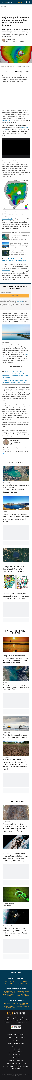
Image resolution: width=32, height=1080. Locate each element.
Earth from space (22, 981)
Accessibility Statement (16, 1034)
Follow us (19, 71)
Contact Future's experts (16, 1037)
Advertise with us (16, 1052)
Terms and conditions (16, 1043)
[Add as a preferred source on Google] (16, 1027)
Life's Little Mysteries (9, 981)
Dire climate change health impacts (18, 6)
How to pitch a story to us (16, 1063)
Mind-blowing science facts (23, 1006)
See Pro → (20, 2)
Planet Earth (5, 14)
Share (6, 71)
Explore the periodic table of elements (9, 995)
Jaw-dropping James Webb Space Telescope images (9, 992)
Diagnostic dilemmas (9, 983)
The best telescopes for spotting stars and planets (9, 1007)
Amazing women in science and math (23, 992)
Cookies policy (16, 1049)
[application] (16, 147)
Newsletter (27, 71)
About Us (16, 1040)
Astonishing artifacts (22, 983)
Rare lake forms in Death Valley (13, 371)
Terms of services (18, 300)
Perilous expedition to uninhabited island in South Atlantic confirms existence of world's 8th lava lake (15, 375)
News (22, 41)
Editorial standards (16, 1061)
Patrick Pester (11, 39)
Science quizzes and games (9, 1003)
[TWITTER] (11, 444)
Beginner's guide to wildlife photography (22, 1004)
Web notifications (16, 1055)
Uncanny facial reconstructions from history (23, 995)
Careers (16, 1058)
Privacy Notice (19, 301)
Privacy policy (16, 1046)
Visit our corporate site (19, 1022)
